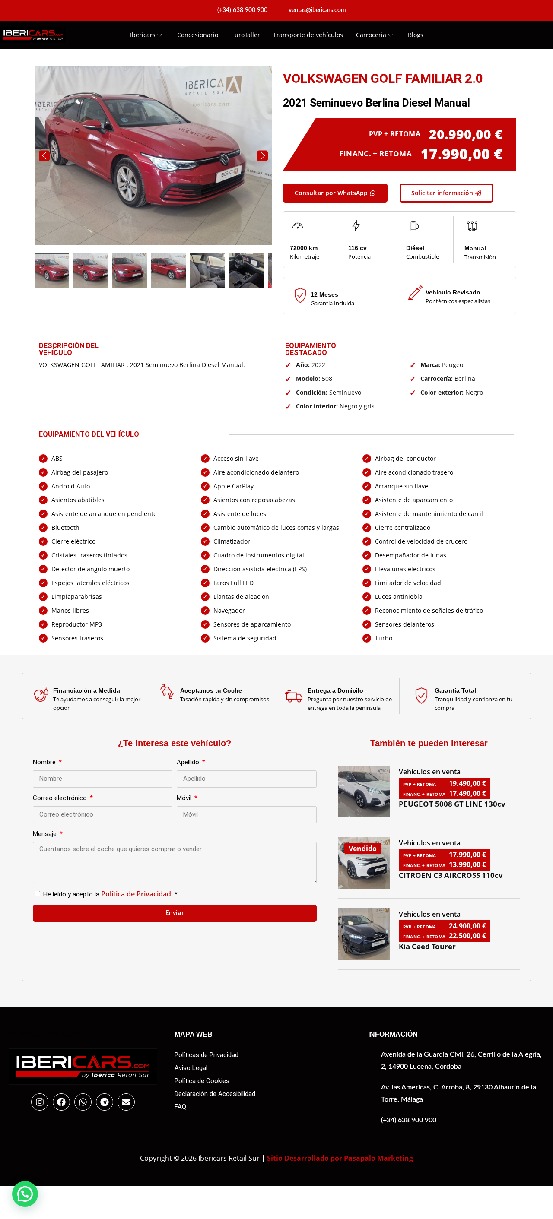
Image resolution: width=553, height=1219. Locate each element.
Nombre (45, 762)
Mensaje (45, 834)
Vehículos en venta (430, 771)
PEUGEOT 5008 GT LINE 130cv (452, 804)
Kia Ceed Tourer (427, 946)
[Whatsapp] (83, 1102)
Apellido (189, 762)
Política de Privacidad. (137, 894)
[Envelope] (126, 1102)
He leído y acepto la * (110, 894)
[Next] (262, 155)
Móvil (185, 798)
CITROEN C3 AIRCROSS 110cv (451, 875)
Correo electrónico (61, 798)
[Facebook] (61, 1102)
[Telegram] (104, 1102)
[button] (25, 1194)
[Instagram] (39, 1102)
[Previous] (44, 155)
